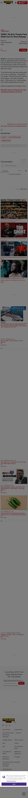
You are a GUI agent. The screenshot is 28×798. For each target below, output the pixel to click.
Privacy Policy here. (11, 781)
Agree (14, 784)
